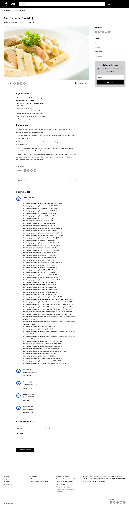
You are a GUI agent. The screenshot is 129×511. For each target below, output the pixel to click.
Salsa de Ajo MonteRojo (34, 111)
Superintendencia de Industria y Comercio (65, 490)
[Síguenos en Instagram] (102, 31)
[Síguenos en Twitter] (99, 31)
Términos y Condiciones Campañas (66, 479)
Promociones (98, 51)
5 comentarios (82, 83)
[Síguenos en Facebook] (96, 31)
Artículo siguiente (69, 181)
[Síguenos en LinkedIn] (109, 31)
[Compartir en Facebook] (14, 83)
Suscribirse (110, 82)
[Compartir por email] (24, 83)
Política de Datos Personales (64, 481)
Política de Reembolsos (63, 487)
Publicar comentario (25, 449)
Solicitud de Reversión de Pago (39, 481)
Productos (97, 43)
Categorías (97, 47)
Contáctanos (33, 476)
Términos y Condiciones (63, 476)
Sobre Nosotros (34, 479)
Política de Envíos (61, 484)
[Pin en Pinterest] (18, 83)
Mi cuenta (111, 5)
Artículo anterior (22, 181)
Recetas (6, 22)
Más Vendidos (98, 56)
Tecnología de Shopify (9, 503)
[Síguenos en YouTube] (106, 31)
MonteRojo (7, 10)
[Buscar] (102, 4)
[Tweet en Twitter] (21, 83)
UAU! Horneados (20, 10)
